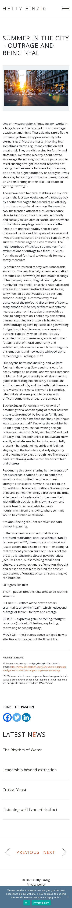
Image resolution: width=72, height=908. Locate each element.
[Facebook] (7, 717)
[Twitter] (16, 717)
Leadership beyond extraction (30, 769)
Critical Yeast (14, 789)
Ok (26, 902)
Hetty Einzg (25, 8)
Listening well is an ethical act (30, 809)
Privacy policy (36, 884)
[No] (67, 897)
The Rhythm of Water (22, 749)
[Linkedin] (26, 717)
